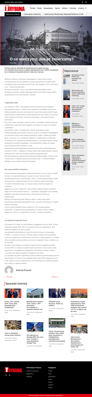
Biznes (82, 145)
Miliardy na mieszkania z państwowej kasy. (78, 125)
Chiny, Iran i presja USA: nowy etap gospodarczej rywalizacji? (78, 108)
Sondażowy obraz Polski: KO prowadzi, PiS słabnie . (78, 77)
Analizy (81, 8)
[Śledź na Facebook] (82, 2)
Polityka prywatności (32, 371)
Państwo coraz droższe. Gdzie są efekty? (56, 303)
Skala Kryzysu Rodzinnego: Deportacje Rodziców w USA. (49, 14)
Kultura (64, 8)
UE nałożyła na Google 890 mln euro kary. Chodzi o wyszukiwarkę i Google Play (35, 339)
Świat (39, 8)
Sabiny (20, 2)
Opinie (57, 8)
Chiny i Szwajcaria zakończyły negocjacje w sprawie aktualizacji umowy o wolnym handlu (78, 159)
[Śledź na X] (86, 2)
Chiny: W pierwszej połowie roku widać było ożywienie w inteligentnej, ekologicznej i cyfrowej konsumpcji (57, 336)
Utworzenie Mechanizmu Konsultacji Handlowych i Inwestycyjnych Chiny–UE (77, 342)
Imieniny (7, 2)
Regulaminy (29, 373)
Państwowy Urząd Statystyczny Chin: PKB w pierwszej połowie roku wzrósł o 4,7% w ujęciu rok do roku (79, 306)
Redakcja (29, 376)
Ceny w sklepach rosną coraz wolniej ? (78, 141)
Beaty (12, 2)
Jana (16, 2)
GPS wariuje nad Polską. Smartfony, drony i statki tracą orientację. (78, 93)
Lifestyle (72, 8)
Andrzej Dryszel (23, 270)
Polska (32, 8)
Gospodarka (48, 8)
